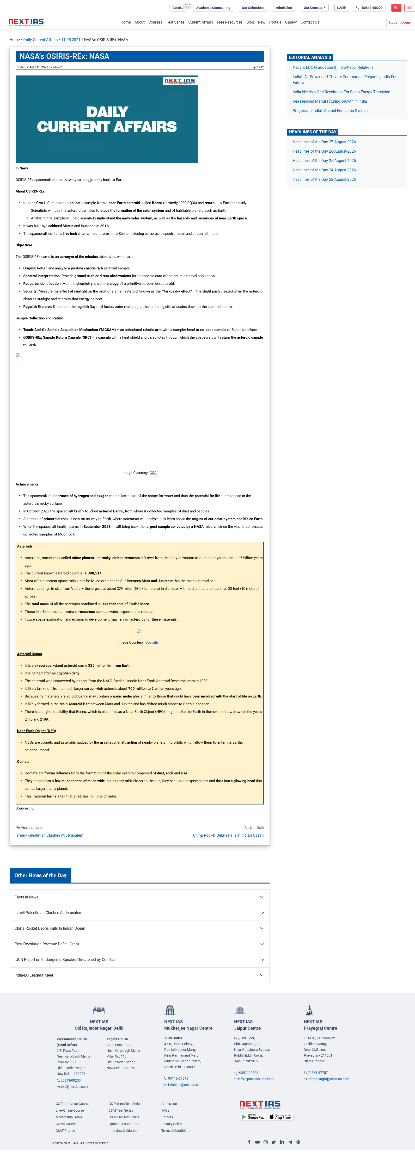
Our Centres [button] (313, 8)
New (261, 22)
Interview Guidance (123, 1131)
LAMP (341, 8)
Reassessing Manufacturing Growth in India (330, 101)
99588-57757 (318, 1073)
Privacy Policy (171, 1124)
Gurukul (178, 8)
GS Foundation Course (72, 1104)
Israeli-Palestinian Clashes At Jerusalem (49, 835)
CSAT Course (65, 1131)
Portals (275, 22)
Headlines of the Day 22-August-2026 (324, 179)
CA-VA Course (66, 1124)
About (139, 22)
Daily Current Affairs (40, 39)
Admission (284, 8)
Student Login (399, 22)
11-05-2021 (70, 39)
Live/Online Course (70, 1110)
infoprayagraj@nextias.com (328, 1079)
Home (126, 22)
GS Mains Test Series (124, 1117)
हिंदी (409, 8)
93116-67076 (178, 1078)
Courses (155, 22)
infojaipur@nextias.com (256, 1079)
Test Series (175, 22)
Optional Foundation (124, 1124)
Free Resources (230, 22)
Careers (167, 1117)
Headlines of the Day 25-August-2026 (324, 160)
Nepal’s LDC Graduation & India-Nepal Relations (333, 67)
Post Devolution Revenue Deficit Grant (47, 944)
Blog (250, 22)
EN (396, 8)
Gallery (291, 22)
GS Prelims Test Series (125, 1104)
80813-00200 (71, 1080)
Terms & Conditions (175, 1131)
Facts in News (26, 897)
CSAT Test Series (121, 1110)
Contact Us (310, 22)
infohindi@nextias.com (185, 1085)
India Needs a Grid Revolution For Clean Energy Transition (341, 92)
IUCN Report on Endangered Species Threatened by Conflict (65, 959)
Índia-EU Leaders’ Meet (34, 975)
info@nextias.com (74, 1087)
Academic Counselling (213, 8)
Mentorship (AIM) (69, 1117)
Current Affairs (200, 22)
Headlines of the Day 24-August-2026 (324, 170)
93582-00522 (248, 1073)
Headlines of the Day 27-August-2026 (324, 142)
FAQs (165, 1110)
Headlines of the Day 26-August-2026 (324, 151)
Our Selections (253, 8)
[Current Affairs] (26, 23)
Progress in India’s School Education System (330, 110)
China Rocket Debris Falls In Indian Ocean (228, 835)
